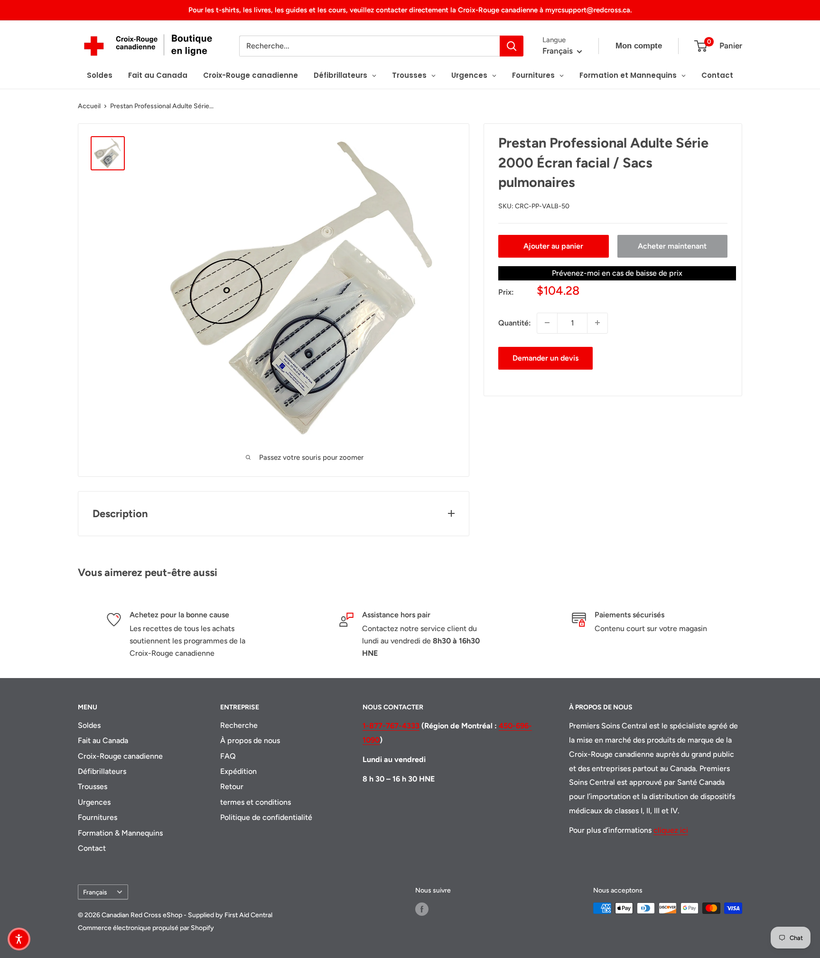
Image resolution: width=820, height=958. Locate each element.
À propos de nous (250, 740)
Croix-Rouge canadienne (120, 756)
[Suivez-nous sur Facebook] (422, 909)
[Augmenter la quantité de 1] (597, 323)
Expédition (238, 771)
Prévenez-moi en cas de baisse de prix (617, 272)
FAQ (228, 756)
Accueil (89, 106)
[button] (19, 939)
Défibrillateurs (102, 771)
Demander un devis (545, 357)
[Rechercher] (511, 46)
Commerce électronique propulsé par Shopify (146, 928)
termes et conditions (255, 802)
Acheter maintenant (672, 245)
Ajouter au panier (553, 245)
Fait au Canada (103, 740)
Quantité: (514, 322)
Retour (231, 786)
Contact (92, 848)
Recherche (239, 725)
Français (95, 892)
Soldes (89, 725)
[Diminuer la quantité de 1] (547, 323)
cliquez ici (670, 830)
